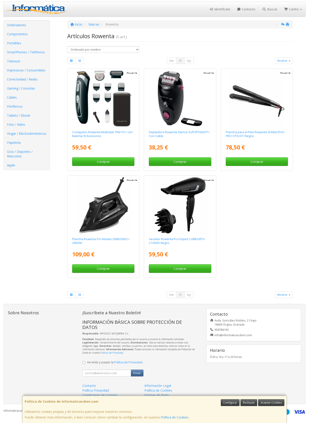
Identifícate (221, 9)
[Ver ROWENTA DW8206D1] (103, 205)
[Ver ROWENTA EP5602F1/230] (180, 98)
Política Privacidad (95, 390)
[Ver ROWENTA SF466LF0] (257, 98)
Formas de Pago (156, 395)
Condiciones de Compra (99, 395)
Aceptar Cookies (271, 402)
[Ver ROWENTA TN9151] (103, 98)
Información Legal (157, 385)
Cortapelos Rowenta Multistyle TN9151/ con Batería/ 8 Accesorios (102, 134)
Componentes (17, 34)
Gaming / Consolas (21, 88)
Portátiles (14, 43)
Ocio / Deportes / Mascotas (20, 153)
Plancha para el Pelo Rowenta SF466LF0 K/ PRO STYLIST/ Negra (255, 134)
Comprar (103, 161)
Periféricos (15, 106)
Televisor (13, 61)
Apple (11, 165)
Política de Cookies (174, 417)
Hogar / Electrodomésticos (26, 133)
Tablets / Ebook (18, 115)
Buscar (271, 9)
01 (180, 61)
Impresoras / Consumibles (26, 70)
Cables (12, 97)
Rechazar (249, 402)
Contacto (248, 9)
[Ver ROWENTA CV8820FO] (180, 205)
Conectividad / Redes (22, 79)
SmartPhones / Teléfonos (26, 52)
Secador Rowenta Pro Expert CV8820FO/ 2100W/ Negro (177, 241)
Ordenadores (16, 25)
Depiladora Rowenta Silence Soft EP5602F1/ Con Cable (179, 134)
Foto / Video (16, 124)
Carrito (294, 9)
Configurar (230, 402)
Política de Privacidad (112, 352)
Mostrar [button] (282, 61)
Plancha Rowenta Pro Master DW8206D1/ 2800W (101, 241)
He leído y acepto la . (115, 362)
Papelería (14, 142)
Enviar (137, 373)
